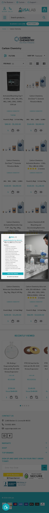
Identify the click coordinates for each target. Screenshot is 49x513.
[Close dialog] (46, 235)
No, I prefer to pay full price (12, 276)
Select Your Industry (12, 273)
